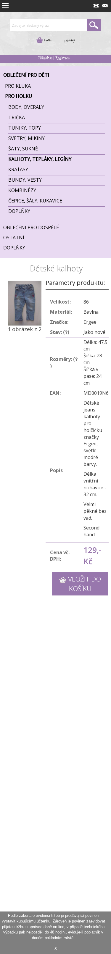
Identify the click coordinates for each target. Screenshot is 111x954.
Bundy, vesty (25, 180)
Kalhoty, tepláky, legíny (39, 159)
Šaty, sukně (23, 148)
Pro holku (18, 96)
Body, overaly (26, 107)
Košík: (48, 40)
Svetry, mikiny (26, 138)
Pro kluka (18, 86)
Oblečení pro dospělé (31, 227)
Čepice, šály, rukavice (35, 200)
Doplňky (19, 211)
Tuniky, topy (24, 128)
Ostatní (13, 237)
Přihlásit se (45, 58)
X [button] (55, 948)
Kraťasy (18, 169)
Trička (16, 117)
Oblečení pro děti (26, 75)
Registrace (62, 58)
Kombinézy (22, 190)
